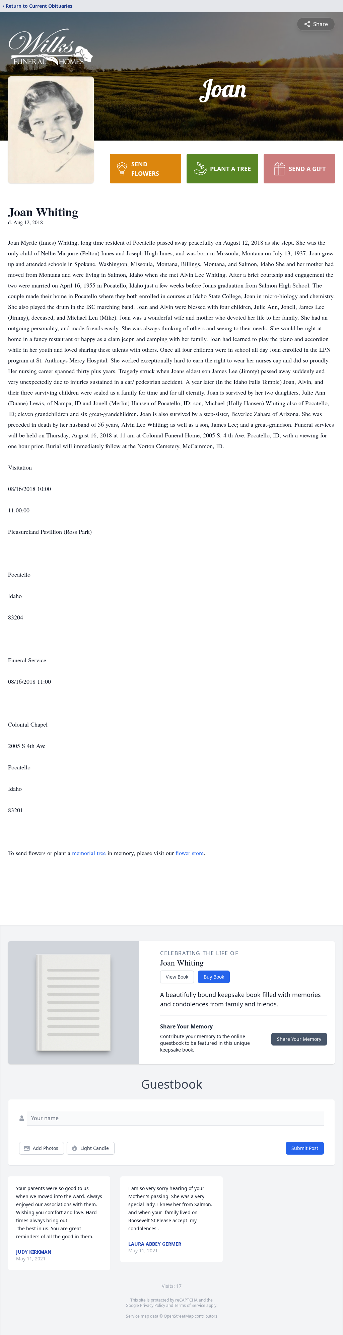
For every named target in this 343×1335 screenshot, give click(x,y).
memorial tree (89, 853)
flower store (190, 853)
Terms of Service (189, 1305)
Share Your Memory (299, 1039)
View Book (177, 977)
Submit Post (304, 1148)
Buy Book (214, 977)
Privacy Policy (152, 1305)
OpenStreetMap (179, 1316)
